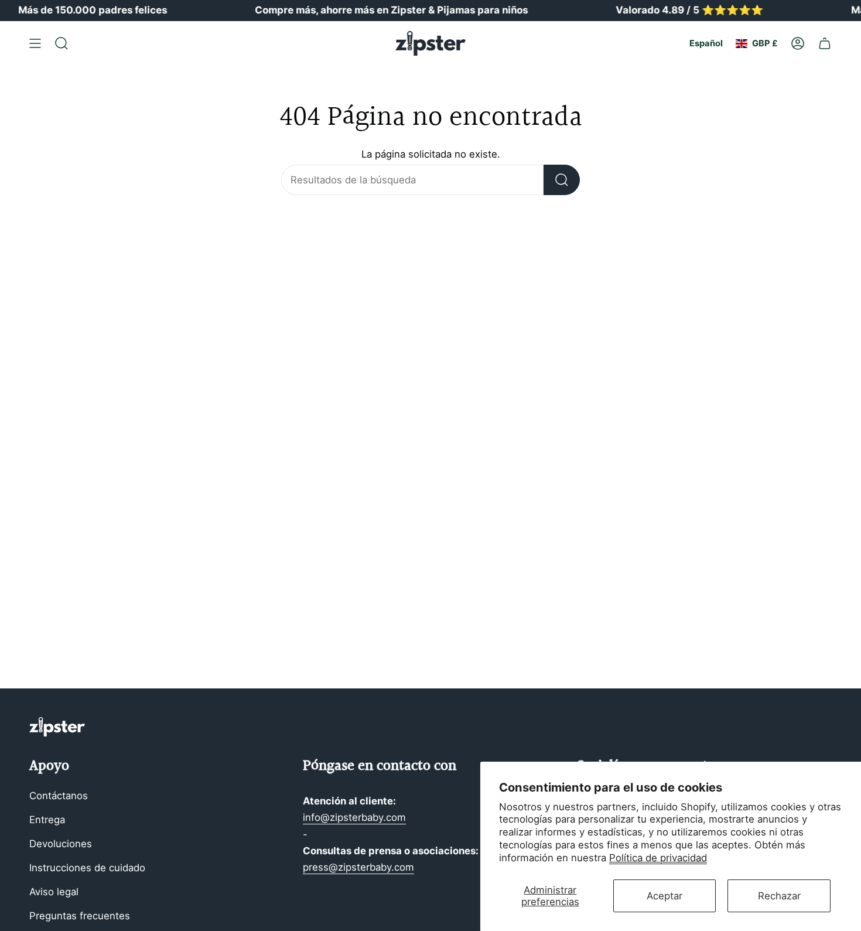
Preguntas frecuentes (79, 916)
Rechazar (779, 896)
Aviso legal (53, 892)
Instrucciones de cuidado (87, 868)
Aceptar (664, 896)
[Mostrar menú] (35, 43)
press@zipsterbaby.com (358, 867)
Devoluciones (60, 844)
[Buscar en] (562, 180)
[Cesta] (824, 43)
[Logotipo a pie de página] (57, 726)
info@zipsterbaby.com (354, 817)
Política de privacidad (658, 858)
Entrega (47, 820)
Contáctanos (58, 796)
